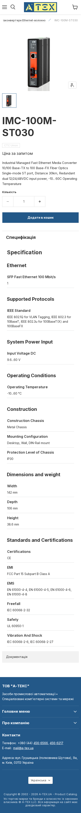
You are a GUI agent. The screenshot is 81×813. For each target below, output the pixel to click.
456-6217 (56, 743)
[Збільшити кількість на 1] (39, 201)
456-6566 (40, 743)
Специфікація (21, 237)
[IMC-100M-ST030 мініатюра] (9, 100)
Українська (38, 780)
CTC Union (11, 145)
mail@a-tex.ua (23, 748)
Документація (16, 657)
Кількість (9, 192)
